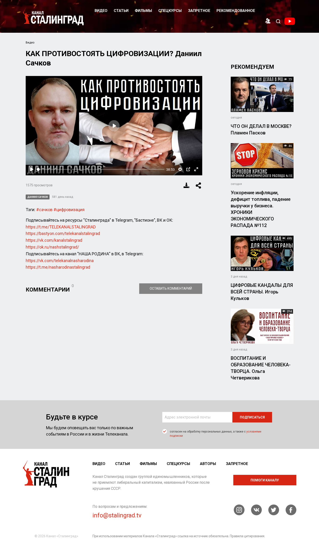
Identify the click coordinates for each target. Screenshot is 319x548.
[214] (262, 326)
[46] (262, 160)
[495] (262, 253)
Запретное (199, 10)
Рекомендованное (235, 10)
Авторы (208, 463)
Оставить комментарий (171, 288)
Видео (101, 10)
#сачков (44, 209)
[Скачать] (187, 185)
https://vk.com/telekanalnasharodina (60, 260)
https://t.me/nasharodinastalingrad (58, 267)
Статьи (121, 10)
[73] (262, 94)
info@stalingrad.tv (117, 515)
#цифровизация (69, 209)
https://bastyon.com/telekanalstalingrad (63, 233)
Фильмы (143, 10)
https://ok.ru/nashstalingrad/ (52, 247)
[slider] (101, 169)
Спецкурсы (170, 10)
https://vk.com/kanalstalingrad (54, 240)
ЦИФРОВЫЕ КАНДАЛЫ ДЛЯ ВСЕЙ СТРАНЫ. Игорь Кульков (262, 291)
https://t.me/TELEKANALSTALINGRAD (61, 226)
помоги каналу (265, 480)
